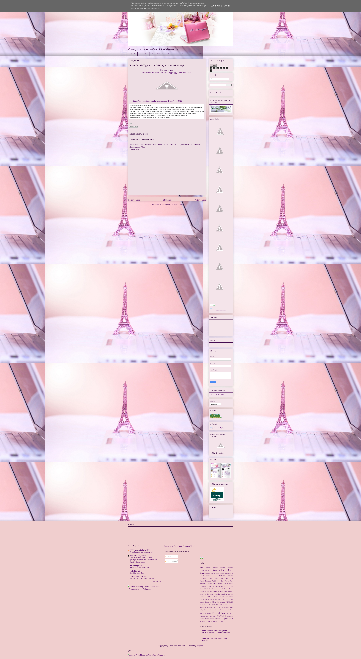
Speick (231, 618)
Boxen (230, 569)
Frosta (220, 584)
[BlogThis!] (132, 127)
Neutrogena (225, 607)
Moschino (210, 607)
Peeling (212, 610)
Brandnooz (205, 572)
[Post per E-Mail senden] (130, 123)
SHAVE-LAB (221, 616)
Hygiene (213, 591)
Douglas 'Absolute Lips (215, 578)
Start (133, 54)
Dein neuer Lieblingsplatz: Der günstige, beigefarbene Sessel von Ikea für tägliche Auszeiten (143, 559)
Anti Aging (205, 567)
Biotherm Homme (226, 567)
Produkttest (219, 613)
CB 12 (213, 573)
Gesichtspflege (220, 586)
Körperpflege (222, 594)
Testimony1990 (136, 565)
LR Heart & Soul (216, 597)
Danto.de (221, 575)
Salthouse (230, 616)
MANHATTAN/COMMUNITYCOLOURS (213, 605)
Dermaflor (230, 576)
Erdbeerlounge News (138, 555)
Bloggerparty (204, 570)
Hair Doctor (213, 589)
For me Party (229, 581)
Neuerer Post (134, 199)
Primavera (208, 613)
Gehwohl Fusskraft (207, 586)
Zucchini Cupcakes (137, 573)
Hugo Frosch (204, 591)
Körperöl (230, 594)
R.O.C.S (230, 613)
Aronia (215, 567)
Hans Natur (220, 589)
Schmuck (208, 618)
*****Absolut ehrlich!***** (141, 550)
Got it (227, 6)
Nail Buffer (217, 607)
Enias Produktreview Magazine (214, 630)
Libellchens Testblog (138, 576)
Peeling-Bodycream (221, 610)
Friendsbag (212, 583)
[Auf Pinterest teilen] (137, 127)
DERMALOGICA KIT (208, 576)
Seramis (218, 619)
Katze (216, 594)
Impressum (172, 54)
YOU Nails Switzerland (215, 621)
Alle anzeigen (157, 581)
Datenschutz (186, 54)
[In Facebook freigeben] (136, 127)
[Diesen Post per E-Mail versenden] (130, 127)
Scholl (214, 619)
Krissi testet (135, 571)
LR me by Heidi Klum (217, 599)
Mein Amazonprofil (217, 394)
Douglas (203, 578)
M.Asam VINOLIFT (226, 602)
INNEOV (220, 591)
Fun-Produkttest (228, 584)
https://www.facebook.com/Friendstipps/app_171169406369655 (166, 72)
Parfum (207, 609)
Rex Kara (209, 616)
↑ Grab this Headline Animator (221, 310)
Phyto (202, 613)
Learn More (216, 6)
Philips (230, 609)
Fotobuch (203, 583)
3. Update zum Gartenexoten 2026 (142, 552)
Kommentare (171, 561)
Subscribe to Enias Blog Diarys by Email (179, 546)
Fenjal (214, 581)
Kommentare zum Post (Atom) (171, 204)
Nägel (202, 610)
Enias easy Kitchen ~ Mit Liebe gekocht (214, 639)
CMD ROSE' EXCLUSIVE (224, 573)
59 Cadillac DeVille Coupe (139, 567)
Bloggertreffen (218, 570)
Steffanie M (203, 621)
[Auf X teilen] (134, 127)
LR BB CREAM (205, 597)
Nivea (231, 607)
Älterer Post (200, 199)
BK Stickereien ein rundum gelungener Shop (216, 633)
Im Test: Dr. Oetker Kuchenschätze (142, 578)
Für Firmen (201, 54)
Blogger (199, 645)
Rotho (214, 616)
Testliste (143, 54)
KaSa (211, 594)
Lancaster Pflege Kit (212, 602)
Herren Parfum (228, 589)
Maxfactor (203, 607)
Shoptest (224, 618)
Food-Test (220, 581)
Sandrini (202, 619)
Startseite (167, 199)
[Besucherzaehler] (215, 417)
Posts (168, 556)
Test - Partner (157, 54)
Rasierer (202, 616)
